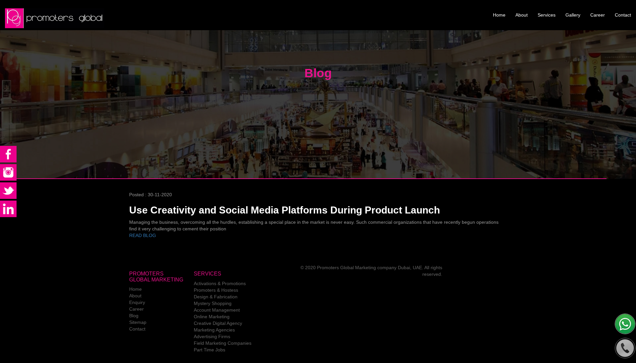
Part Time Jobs (209, 349)
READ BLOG (142, 235)
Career (597, 15)
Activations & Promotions (220, 283)
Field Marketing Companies (222, 343)
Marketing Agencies (214, 330)
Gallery (572, 15)
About (521, 15)
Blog (133, 315)
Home (499, 15)
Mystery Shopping (213, 303)
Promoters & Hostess (216, 290)
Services (547, 15)
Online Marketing (212, 316)
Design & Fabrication (216, 296)
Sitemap (137, 322)
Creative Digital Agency (218, 323)
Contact (623, 15)
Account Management (217, 310)
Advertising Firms (212, 336)
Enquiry (137, 302)
